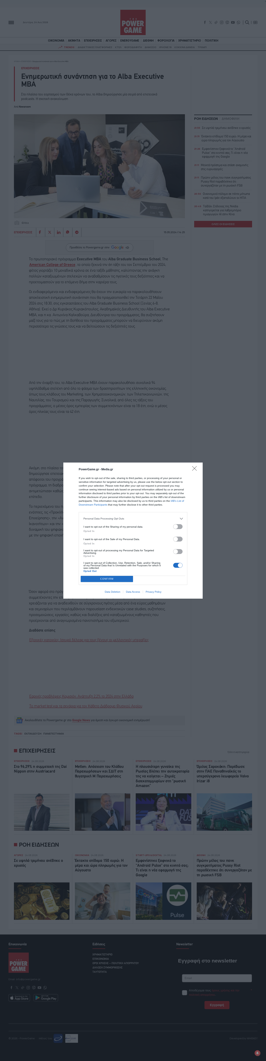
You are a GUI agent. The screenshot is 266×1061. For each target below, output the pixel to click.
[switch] (178, 526)
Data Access (133, 591)
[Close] (195, 469)
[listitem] (133, 519)
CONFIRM (107, 578)
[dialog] (133, 531)
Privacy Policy (153, 591)
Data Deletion (112, 591)
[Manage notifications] (257, 1053)
